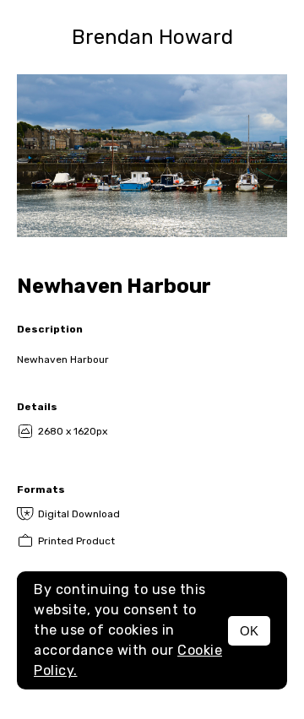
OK (249, 631)
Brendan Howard (152, 37)
